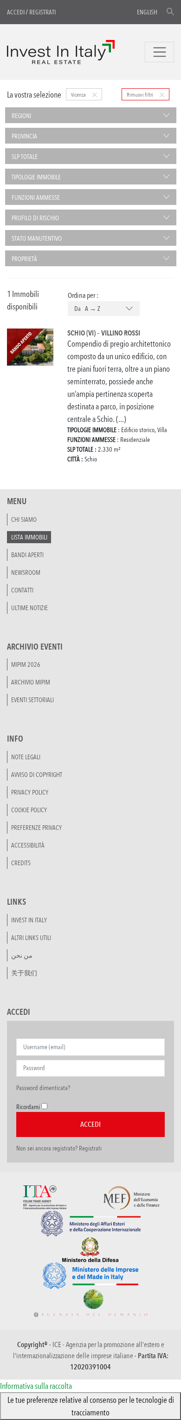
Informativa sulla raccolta (36, 1386)
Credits (21, 863)
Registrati (42, 12)
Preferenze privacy (36, 827)
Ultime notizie (29, 608)
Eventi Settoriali (32, 700)
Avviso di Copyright (36, 774)
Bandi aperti (27, 555)
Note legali (25, 757)
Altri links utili (31, 938)
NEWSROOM (25, 572)
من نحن (21, 955)
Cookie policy (29, 810)
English (147, 12)
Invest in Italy (29, 920)
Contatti (22, 590)
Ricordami (28, 1107)
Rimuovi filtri (140, 94)
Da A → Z (87, 308)
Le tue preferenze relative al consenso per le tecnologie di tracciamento (90, 1405)
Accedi (16, 12)
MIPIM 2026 (25, 664)
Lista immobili (29, 537)
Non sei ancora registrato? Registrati (59, 1148)
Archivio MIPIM (30, 682)
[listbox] (104, 309)
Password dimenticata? (43, 1088)
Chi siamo (24, 519)
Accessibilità (28, 845)
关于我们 (24, 973)
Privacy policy (29, 792)
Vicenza (79, 94)
